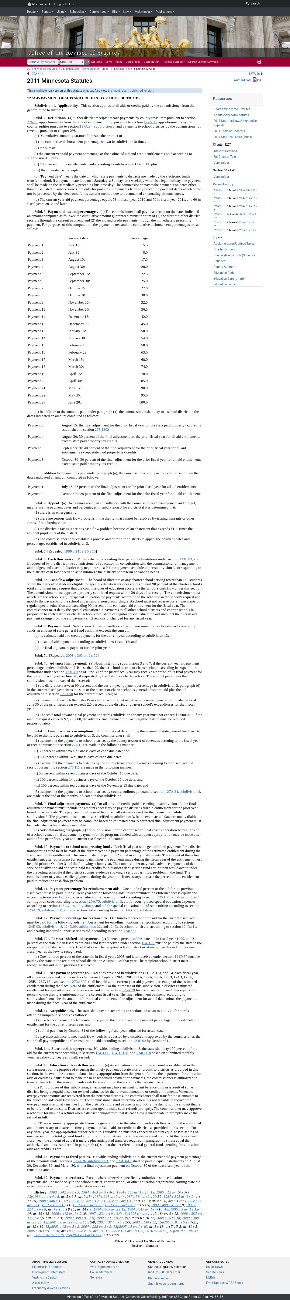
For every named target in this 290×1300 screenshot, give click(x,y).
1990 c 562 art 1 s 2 (119, 1201)
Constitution (151, 61)
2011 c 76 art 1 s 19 (49, 1235)
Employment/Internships (49, 1272)
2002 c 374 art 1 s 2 (112, 1222)
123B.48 (167, 1011)
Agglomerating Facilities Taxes (234, 243)
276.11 (77, 745)
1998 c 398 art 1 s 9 (79, 1218)
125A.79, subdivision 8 (44, 910)
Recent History (223, 184)
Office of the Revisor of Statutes (73, 52)
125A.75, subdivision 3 (174, 897)
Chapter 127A (124, 68)
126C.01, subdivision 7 (142, 910)
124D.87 (181, 957)
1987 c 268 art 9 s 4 (108, 1197)
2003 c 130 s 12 (144, 1222)
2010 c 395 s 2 (156, 1231)
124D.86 (148, 943)
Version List (221, 162)
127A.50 (66, 694)
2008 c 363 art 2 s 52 (81, 656)
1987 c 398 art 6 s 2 (178, 1197)
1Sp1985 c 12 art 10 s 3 (168, 1192)
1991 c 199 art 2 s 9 (88, 1205)
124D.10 (115, 927)
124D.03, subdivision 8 (44, 927)
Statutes (96, 61)
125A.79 (128, 990)
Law (126, 11)
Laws (109, 61)
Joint (60, 11)
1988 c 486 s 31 (50, 1201)
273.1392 (102, 430)
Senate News (215, 1272)
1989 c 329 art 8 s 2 (84, 1201)
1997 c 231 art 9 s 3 (103, 1214)
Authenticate (243, 80)
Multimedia (142, 11)
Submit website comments (166, 1283)
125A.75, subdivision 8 (104, 901)
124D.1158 (120, 1053)
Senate (46, 11)
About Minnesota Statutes (231, 115)
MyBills (210, 1277)
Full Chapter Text (225, 156)
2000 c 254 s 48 (168, 1218)
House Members (101, 1272)
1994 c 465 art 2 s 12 (109, 1209)
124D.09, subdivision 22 (82, 927)
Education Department (229, 278)
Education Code (224, 272)
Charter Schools (224, 249)
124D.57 (129, 931)
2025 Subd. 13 (221, 190)
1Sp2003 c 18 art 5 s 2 (62, 1227)
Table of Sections (225, 151)
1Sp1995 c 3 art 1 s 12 (181, 1209)
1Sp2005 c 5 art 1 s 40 (130, 1227)
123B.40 (149, 1011)
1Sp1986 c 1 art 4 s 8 (43, 1197)
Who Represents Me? (104, 1267)
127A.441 (36, 73)
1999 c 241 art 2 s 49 (112, 1218)
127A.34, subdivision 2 (97, 126)
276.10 (32, 122)
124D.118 (143, 1053)
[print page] (259, 61)
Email (176, 1272)
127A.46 (254, 73)
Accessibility (40, 1282)
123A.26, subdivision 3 (90, 1161)
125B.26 (65, 897)
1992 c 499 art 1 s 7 (166, 1205)
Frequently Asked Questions (51, 1288)
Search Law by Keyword (203, 61)
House (31, 11)
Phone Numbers (159, 1278)
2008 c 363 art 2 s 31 (91, 1231)
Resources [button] (222, 98)
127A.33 (150, 122)
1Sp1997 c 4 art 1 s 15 (140, 1214)
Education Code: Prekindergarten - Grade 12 (86, 68)
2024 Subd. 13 (221, 206)
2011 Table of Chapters (229, 131)
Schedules (77, 11)
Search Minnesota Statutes (232, 109)
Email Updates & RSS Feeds (224, 1282)
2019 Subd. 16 (221, 230)
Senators (96, 1277)
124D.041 (123, 1161)
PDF (259, 80)
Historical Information (46, 1267)
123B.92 (139, 1041)
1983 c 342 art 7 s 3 (64, 1192)
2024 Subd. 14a (221, 214)
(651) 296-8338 (158, 1272)
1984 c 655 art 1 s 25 (132, 1192)
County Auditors (224, 267)
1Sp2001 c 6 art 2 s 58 (60, 1222)
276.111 (74, 767)
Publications (164, 11)
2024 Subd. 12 (221, 198)
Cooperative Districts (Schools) (234, 255)
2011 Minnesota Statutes (42, 68)
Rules (118, 61)
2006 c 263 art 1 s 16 (43, 1231)
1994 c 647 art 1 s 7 (142, 1209)
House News (214, 1267)
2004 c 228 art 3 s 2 (96, 1227)
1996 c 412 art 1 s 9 (66, 1214)
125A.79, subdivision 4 (76, 906)
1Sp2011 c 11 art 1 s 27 (83, 1235)
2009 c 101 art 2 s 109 (126, 1231)
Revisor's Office (173, 61)
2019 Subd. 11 (221, 222)
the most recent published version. (131, 90)
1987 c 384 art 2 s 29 (141, 1197)
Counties (219, 261)
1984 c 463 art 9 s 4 (96, 1192)
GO (86, 62)
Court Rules (133, 61)
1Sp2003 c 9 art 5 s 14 (175, 1222)
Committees (98, 11)
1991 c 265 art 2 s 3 (120, 1205)
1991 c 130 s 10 (53, 1205)
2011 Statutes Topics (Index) (233, 137)
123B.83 (185, 559)
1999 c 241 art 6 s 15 (80, 551)
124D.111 (189, 927)
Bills (115, 11)
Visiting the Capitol (44, 1277)
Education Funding (226, 284)
